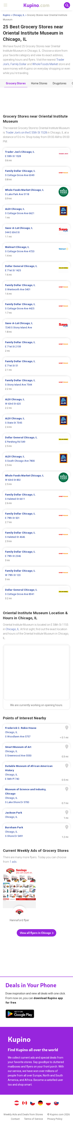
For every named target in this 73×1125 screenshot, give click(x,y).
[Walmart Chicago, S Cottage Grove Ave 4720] (36, 251)
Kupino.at (17, 1103)
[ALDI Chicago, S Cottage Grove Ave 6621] (36, 213)
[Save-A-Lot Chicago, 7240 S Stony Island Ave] (36, 327)
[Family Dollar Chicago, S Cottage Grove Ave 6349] (36, 175)
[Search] (67, 5)
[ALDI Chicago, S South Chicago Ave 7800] (36, 461)
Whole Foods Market (45, 64)
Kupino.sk (56, 1103)
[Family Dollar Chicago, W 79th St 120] (36, 575)
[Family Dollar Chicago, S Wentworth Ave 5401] (36, 289)
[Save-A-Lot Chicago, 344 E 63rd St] (36, 232)
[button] (36, 933)
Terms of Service (33, 1118)
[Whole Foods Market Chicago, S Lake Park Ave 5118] (36, 194)
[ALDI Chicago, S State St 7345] (36, 422)
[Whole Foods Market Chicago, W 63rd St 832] (36, 480)
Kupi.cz (32, 1103)
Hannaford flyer (19, 896)
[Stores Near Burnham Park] (36, 831)
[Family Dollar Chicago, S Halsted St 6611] (36, 499)
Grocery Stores (16, 83)
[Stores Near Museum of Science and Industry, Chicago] (36, 795)
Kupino (6, 15)
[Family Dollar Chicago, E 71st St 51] (36, 365)
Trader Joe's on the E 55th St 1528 (26, 132)
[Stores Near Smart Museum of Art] (36, 751)
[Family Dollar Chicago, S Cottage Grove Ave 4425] (36, 308)
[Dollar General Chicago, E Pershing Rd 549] (36, 441)
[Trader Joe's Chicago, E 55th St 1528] (36, 156)
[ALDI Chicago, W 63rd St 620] (36, 403)
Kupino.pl (48, 1103)
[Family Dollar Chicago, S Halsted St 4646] (36, 537)
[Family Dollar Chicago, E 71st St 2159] (36, 346)
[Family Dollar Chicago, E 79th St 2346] (36, 556)
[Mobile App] (20, 1014)
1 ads (13, 861)
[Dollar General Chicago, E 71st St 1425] (36, 270)
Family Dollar (18, 64)
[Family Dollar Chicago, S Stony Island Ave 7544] (36, 384)
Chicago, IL (19, 15)
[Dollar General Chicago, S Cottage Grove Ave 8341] (36, 594)
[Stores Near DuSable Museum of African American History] (36, 772)
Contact (15, 1118)
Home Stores (39, 83)
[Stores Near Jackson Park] (36, 815)
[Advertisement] (36, 101)
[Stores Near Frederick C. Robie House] (36, 732)
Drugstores (59, 83)
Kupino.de (40, 1103)
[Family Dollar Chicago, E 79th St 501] (36, 518)
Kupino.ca (25, 1103)
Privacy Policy (54, 1118)
